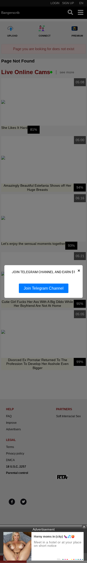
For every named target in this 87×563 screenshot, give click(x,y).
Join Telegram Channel (44, 288)
